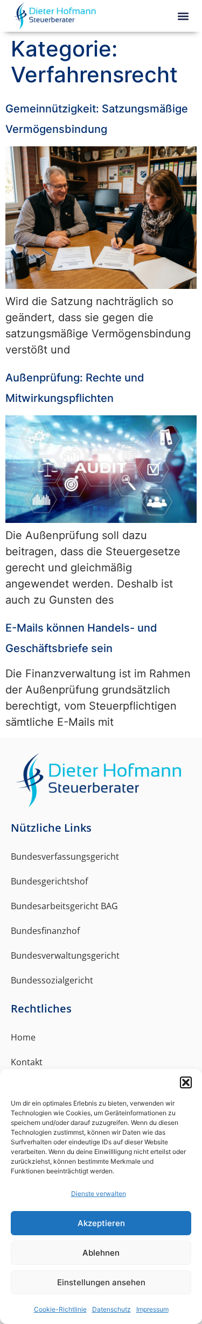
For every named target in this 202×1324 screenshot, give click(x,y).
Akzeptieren (101, 1223)
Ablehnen (101, 1253)
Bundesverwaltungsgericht (65, 955)
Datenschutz (111, 1309)
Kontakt (27, 1062)
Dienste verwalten (98, 1194)
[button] (185, 1082)
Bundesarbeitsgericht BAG (64, 906)
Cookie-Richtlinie (60, 1309)
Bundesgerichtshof (49, 881)
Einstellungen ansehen (101, 1282)
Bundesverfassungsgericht (65, 856)
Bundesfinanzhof (45, 931)
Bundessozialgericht (52, 980)
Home (23, 1037)
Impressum (152, 1309)
